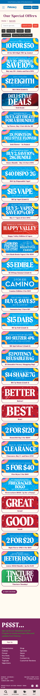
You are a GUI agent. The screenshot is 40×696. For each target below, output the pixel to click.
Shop (22, 648)
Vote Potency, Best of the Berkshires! (20, 2)
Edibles (5, 651)
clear (35, 26)
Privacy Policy (5, 685)
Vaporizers (6, 663)
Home (4, 21)
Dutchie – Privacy (16, 685)
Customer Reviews (28, 661)
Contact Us (24, 658)
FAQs (22, 656)
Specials (23, 651)
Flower (4, 653)
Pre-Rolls (5, 656)
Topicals (5, 661)
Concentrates (7, 648)
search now (27, 26)
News (22, 653)
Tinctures (6, 658)
